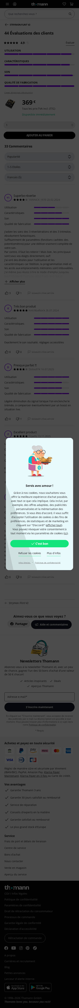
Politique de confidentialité (47, 562)
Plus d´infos (54, 553)
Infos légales (25, 562)
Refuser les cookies (29, 553)
